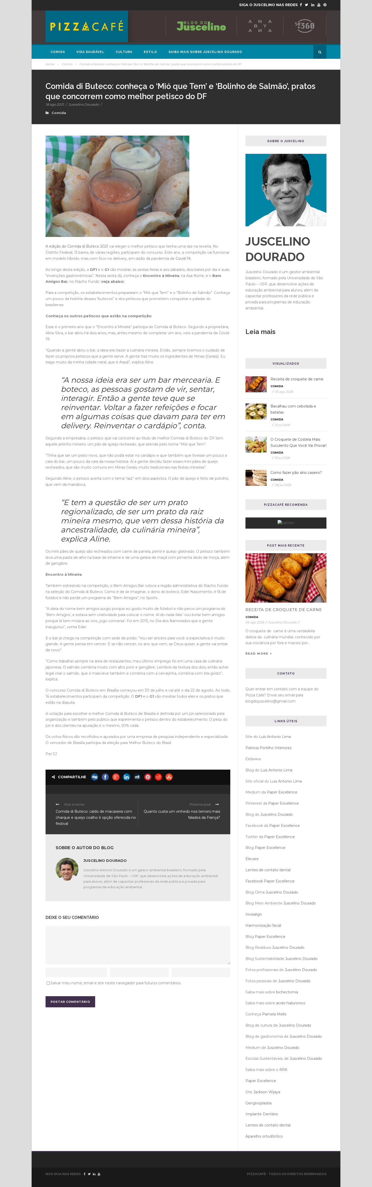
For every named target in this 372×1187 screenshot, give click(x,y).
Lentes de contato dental (268, 870)
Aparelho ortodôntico (264, 1136)
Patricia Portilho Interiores (268, 748)
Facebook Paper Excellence (270, 881)
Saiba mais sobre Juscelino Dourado (205, 52)
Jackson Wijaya (266, 1092)
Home (50, 64)
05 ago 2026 (284, 392)
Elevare (252, 859)
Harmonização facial (263, 925)
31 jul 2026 (282, 425)
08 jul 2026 (283, 485)
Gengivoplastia (258, 1103)
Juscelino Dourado (83, 104)
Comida (58, 52)
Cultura (124, 52)
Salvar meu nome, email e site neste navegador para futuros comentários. (116, 983)
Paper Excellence (282, 792)
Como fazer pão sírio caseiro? (296, 472)
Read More (256, 653)
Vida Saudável (90, 52)
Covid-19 (183, 258)
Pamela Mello (274, 1014)
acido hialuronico (290, 1003)
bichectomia (287, 992)
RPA (283, 1069)
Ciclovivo (253, 759)
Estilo (150, 52)
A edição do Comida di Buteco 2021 (77, 246)
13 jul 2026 (282, 458)
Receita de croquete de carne (297, 379)
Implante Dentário (261, 1114)
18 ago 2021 (55, 104)
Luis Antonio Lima (275, 736)
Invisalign (253, 914)
